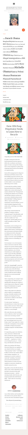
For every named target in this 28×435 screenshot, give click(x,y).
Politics (5, 81)
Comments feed (7, 99)
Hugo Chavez (14, 55)
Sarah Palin (10, 84)
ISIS (23, 58)
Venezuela (19, 88)
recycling (15, 406)
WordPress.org (6, 102)
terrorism (5, 88)
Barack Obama (12, 38)
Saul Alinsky (6, 86)
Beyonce (12, 41)
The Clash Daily (18, 156)
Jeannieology (14, 8)
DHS (19, 44)
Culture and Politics (14, 139)
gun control (15, 46)
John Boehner (11, 64)
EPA (21, 404)
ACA (4, 38)
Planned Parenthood (12, 79)
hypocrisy (20, 55)
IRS (21, 58)
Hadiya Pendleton (7, 49)
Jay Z (13, 61)
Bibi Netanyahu (19, 41)
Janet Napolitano (7, 61)
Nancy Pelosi (17, 71)
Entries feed (6, 97)
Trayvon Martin (12, 88)
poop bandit (13, 265)
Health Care (14, 49)
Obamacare (15, 75)
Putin (9, 81)
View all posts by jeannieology (14, 400)
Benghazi (6, 41)
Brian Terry (15, 44)
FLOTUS (9, 46)
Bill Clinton (7, 44)
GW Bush (20, 46)
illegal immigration (11, 58)
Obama (6, 75)
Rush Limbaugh (15, 81)
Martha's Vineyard (8, 68)
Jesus (16, 61)
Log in (4, 95)
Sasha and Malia (19, 84)
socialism (13, 86)
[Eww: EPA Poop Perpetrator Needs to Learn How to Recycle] (14, 114)
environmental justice (13, 404)
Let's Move (19, 64)
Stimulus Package (20, 86)
